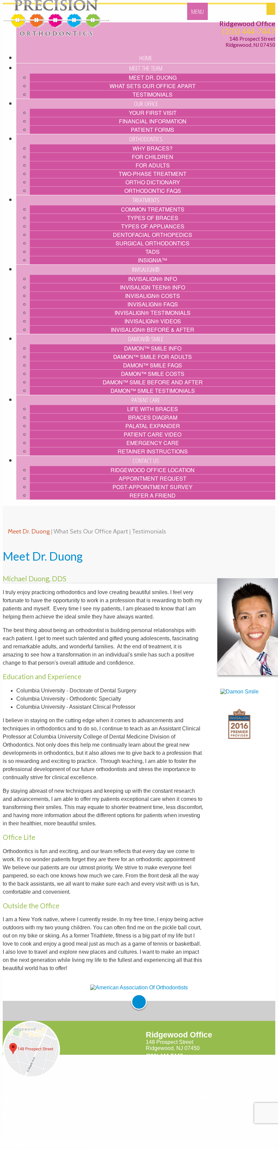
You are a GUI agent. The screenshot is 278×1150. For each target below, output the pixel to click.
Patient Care (90, 1122)
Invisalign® (16, 1122)
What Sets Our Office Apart (91, 531)
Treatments (136, 1114)
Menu (197, 11)
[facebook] (195, 1113)
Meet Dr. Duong (29, 531)
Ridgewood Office (247, 23)
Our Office (73, 1114)
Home (10, 1114)
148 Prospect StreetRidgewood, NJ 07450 (250, 42)
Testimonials (149, 531)
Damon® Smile (52, 1122)
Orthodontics (104, 1114)
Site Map (150, 1122)
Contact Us (122, 1122)
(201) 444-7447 (248, 31)
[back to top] (139, 1002)
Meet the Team (39, 1114)
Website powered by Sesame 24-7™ (54, 1145)
